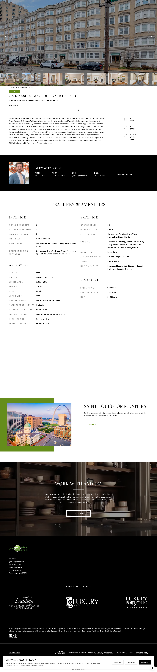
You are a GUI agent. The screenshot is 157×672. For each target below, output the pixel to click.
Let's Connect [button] (79, 513)
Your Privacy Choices (78, 670)
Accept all (144, 662)
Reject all (117, 662)
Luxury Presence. (104, 653)
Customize (131, 662)
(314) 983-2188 (58, 176)
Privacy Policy (141, 653)
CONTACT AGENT (124, 175)
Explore (93, 424)
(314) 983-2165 (15, 564)
